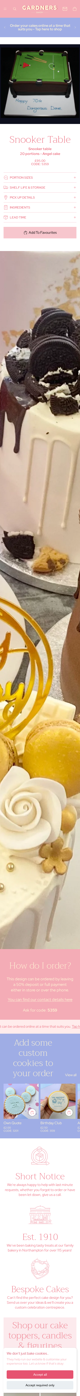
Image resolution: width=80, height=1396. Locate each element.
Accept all (40, 1374)
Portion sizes (21, 178)
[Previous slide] (5, 27)
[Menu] (5, 9)
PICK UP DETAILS (22, 197)
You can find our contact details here (40, 999)
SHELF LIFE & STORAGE (27, 187)
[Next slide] (75, 27)
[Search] (15, 9)
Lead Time (18, 217)
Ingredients (20, 207)
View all (70, 1075)
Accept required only (40, 1385)
